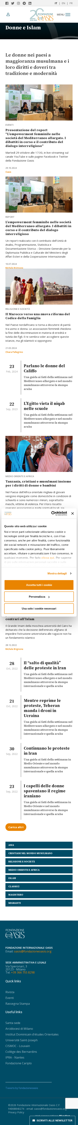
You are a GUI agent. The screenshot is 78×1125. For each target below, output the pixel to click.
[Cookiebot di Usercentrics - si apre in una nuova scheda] (51, 513)
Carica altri (15, 827)
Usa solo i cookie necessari (39, 608)
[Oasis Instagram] (20, 3)
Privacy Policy (16, 1112)
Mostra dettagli (57, 573)
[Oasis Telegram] (25, 3)
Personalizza (37, 596)
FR (71, 3)
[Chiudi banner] (72, 513)
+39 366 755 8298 (23, 972)
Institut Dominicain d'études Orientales (32, 1034)
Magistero (15, 894)
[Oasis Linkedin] (30, 3)
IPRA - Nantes (14, 1057)
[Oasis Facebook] (8, 3)
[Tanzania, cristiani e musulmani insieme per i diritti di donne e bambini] (39, 454)
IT (56, 3)
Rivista (9, 992)
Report (10, 216)
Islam (12, 878)
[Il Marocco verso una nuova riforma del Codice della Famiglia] (39, 287)
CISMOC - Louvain (17, 1046)
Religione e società (17, 309)
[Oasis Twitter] (14, 3)
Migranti (14, 903)
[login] (9, 14)
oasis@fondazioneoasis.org (33, 951)
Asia (11, 845)
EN (63, 3)
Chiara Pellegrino (14, 352)
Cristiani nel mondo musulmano (30, 853)
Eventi (9, 124)
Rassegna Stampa (17, 1004)
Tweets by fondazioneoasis (21, 1088)
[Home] (42, 13)
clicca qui (47, 557)
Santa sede (12, 1023)
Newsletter (54, 1120)
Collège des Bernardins (21, 1052)
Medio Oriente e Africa (19, 476)
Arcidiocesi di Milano (19, 1029)
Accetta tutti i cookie (39, 584)
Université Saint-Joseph (21, 1040)
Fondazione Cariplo (18, 1063)
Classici (13, 886)
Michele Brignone (14, 267)
